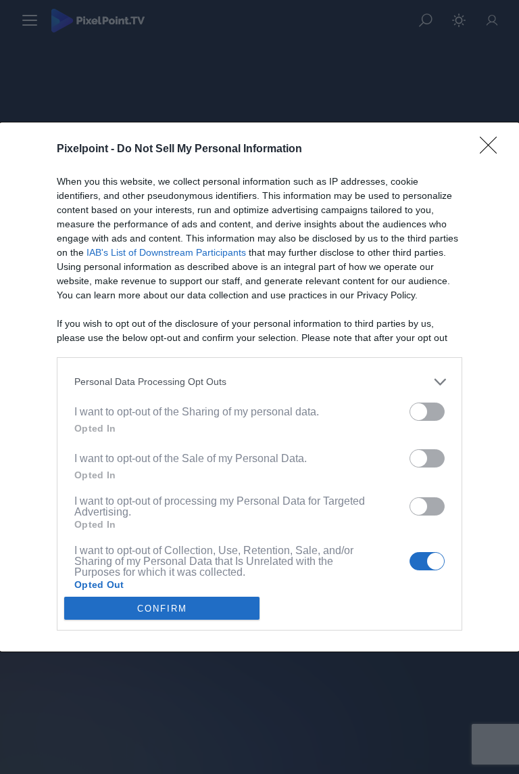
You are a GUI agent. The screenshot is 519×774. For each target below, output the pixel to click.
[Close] (492, 149)
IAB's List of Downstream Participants (166, 252)
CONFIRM (162, 609)
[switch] (427, 412)
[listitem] (259, 382)
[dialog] (259, 387)
